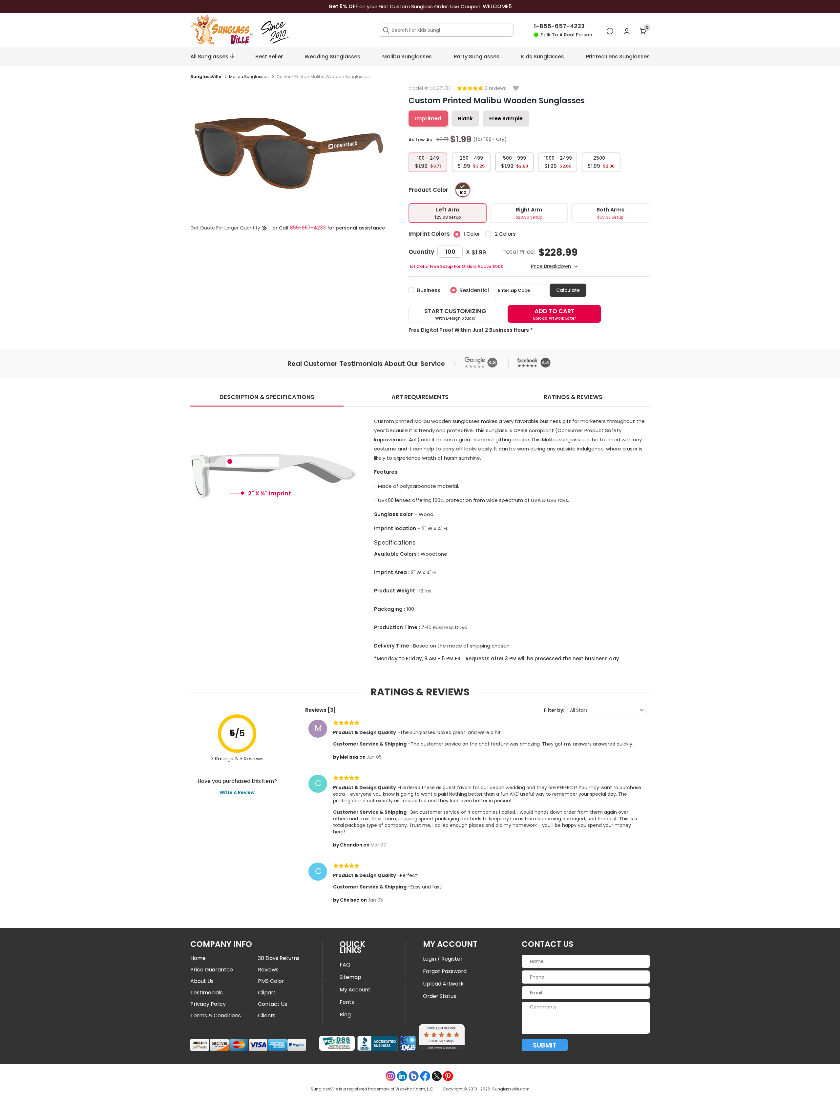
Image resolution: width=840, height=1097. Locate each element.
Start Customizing (455, 314)
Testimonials (206, 992)
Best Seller (269, 56)
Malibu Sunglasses (407, 56)
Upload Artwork (443, 983)
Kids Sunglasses (542, 56)
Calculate (568, 290)
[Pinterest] (448, 1076)
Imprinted (428, 118)
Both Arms (610, 213)
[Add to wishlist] (515, 89)
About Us (202, 981)
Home (198, 958)
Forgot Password (445, 971)
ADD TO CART (554, 314)
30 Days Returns (279, 958)
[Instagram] (391, 1076)
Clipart (267, 992)
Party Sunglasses (476, 56)
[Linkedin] (402, 1076)
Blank (465, 118)
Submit (544, 1045)
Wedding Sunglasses (332, 56)
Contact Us (272, 1004)
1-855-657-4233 (559, 26)
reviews (497, 88)
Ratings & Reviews (573, 397)
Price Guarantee (211, 969)
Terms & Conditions (215, 1015)
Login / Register (443, 959)
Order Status (439, 996)
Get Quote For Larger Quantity (225, 228)
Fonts (347, 1002)
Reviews (268, 969)
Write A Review (237, 792)
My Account (355, 989)
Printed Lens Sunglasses (618, 56)
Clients (267, 1015)
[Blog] (414, 1076)
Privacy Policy (208, 1004)
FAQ (345, 964)
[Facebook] (425, 1076)
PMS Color (271, 981)
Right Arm (529, 213)
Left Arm (447, 213)
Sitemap (350, 977)
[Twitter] (436, 1076)
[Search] (386, 30)
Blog (345, 1014)
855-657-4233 (308, 227)
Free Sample (506, 118)
